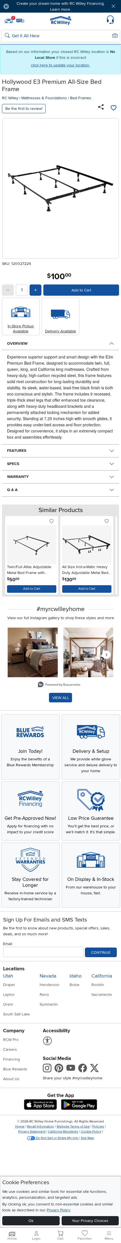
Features (16, 450)
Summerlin (49, 1004)
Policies (98, 1126)
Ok (30, 1220)
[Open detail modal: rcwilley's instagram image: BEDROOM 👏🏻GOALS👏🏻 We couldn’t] (88, 652)
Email (7, 943)
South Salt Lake (16, 1014)
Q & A (12, 489)
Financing (11, 1059)
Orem (8, 1004)
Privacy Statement (32, 1131)
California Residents (63, 1131)
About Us (11, 1079)
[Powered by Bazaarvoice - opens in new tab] (59, 685)
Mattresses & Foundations (44, 98)
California (101, 976)
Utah (8, 976)
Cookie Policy (91, 1131)
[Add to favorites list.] (51, 521)
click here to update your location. (60, 65)
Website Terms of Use (73, 1126)
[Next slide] (109, 554)
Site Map (87, 1138)
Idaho (76, 976)
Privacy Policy (58, 1210)
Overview (17, 343)
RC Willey (10, 98)
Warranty (18, 476)
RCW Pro (11, 1039)
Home (19, 1126)
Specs (13, 463)
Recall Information (40, 1126)
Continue (101, 952)
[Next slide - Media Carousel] (106, 655)
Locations (13, 969)
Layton (9, 994)
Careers (10, 1049)
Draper (9, 984)
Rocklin (97, 984)
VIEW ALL (60, 697)
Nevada (48, 976)
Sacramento (101, 994)
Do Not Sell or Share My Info (57, 1138)
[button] (23, 6)
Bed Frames (80, 98)
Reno (44, 994)
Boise (74, 984)
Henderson (49, 984)
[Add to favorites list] (113, 108)
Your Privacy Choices (90, 1220)
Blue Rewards (15, 1069)
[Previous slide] (12, 554)
